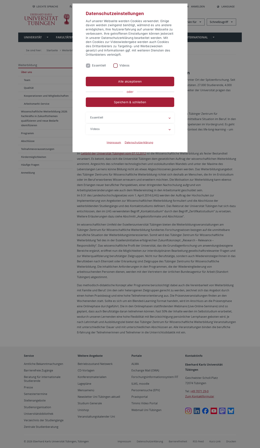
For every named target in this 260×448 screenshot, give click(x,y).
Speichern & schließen (130, 102)
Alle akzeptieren (130, 81)
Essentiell (99, 65)
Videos (124, 65)
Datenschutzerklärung (139, 142)
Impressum (114, 142)
